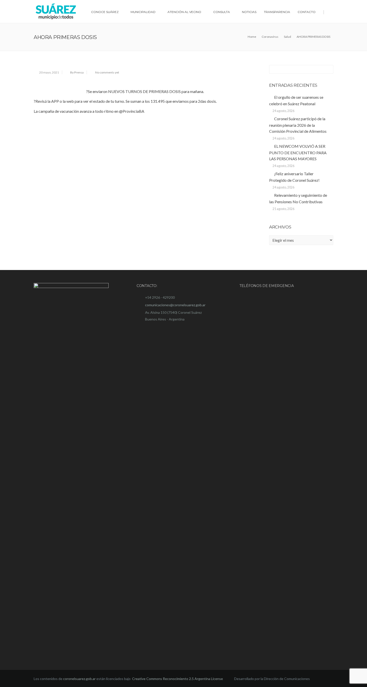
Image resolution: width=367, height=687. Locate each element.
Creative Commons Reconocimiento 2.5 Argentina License (178, 678)
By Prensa (77, 72)
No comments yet (107, 72)
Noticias (249, 12)
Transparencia (277, 12)
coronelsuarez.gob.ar (79, 678)
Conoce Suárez (105, 12)
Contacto (307, 12)
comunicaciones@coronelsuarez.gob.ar (175, 305)
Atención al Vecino (184, 12)
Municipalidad (143, 12)
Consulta (221, 12)
